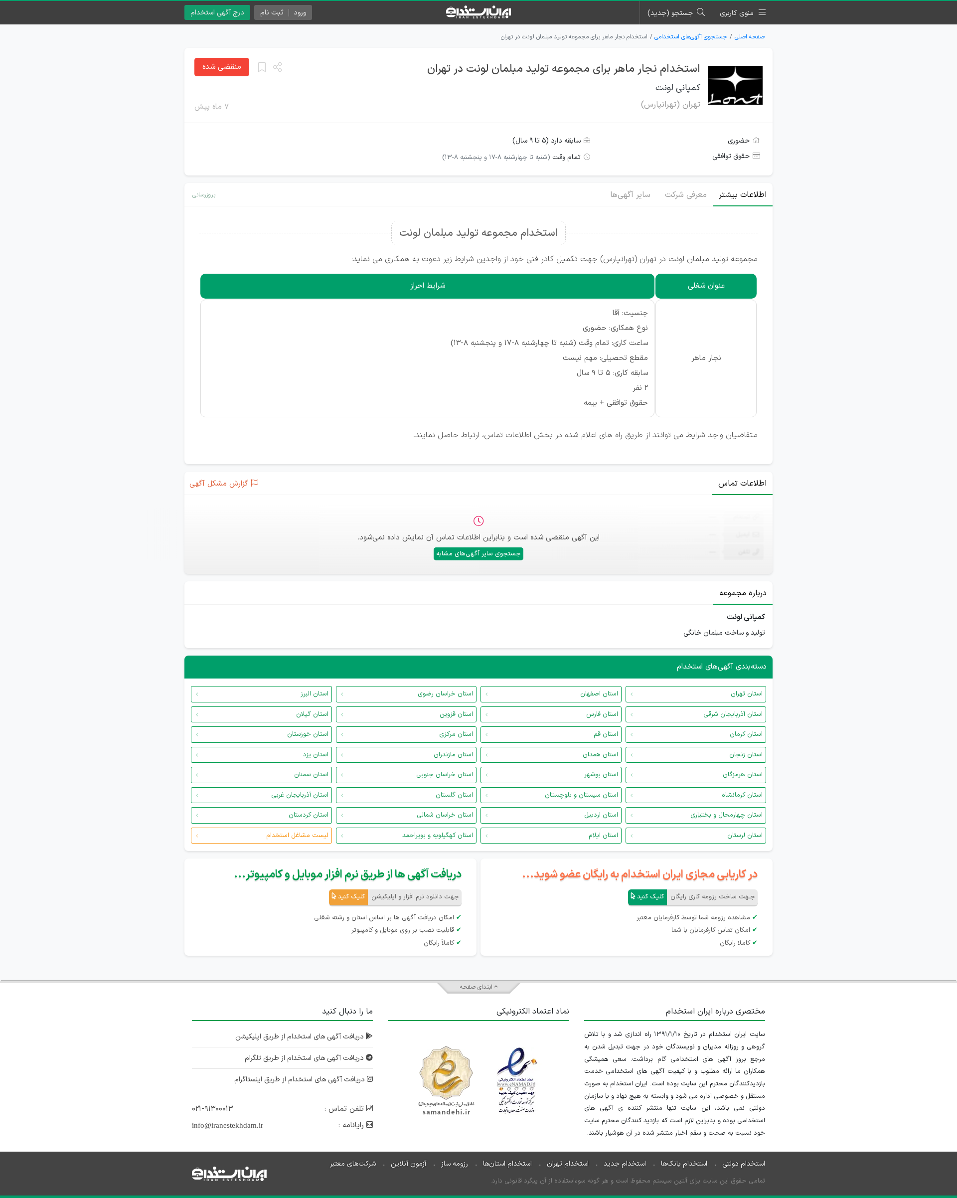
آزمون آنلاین (408, 1164)
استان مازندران (453, 755)
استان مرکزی (456, 734)
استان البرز (314, 694)
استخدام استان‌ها (507, 1164)
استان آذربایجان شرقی (733, 714)
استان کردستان (308, 815)
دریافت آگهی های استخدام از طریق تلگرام (305, 1058)
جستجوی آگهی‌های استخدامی (690, 36)
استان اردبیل (601, 815)
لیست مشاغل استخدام (297, 836)
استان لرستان (745, 836)
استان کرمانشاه (742, 795)
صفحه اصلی (750, 36)
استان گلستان (454, 795)
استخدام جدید (625, 1164)
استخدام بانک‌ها (684, 1164)
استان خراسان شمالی (445, 815)
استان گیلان (312, 714)
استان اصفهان (599, 694)
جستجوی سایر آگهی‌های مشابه (478, 554)
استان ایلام (603, 836)
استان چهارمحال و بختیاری (726, 815)
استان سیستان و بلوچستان (581, 795)
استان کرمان (746, 734)
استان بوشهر (601, 775)
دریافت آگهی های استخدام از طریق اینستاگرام (300, 1079)
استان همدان (600, 755)
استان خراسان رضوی (445, 694)
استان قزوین (456, 714)
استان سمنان (311, 775)
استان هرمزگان (743, 775)
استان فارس (602, 714)
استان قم (606, 734)
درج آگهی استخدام (217, 12)
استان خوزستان (307, 734)
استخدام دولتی (743, 1164)
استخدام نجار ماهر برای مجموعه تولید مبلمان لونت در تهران (563, 69)
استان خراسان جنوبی (444, 775)
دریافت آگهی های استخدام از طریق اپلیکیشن (300, 1036)
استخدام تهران (568, 1164)
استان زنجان (746, 755)
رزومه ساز (454, 1164)
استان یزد (315, 755)
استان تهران (747, 694)
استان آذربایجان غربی (299, 795)
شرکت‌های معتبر (353, 1164)
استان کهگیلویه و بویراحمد (437, 836)
